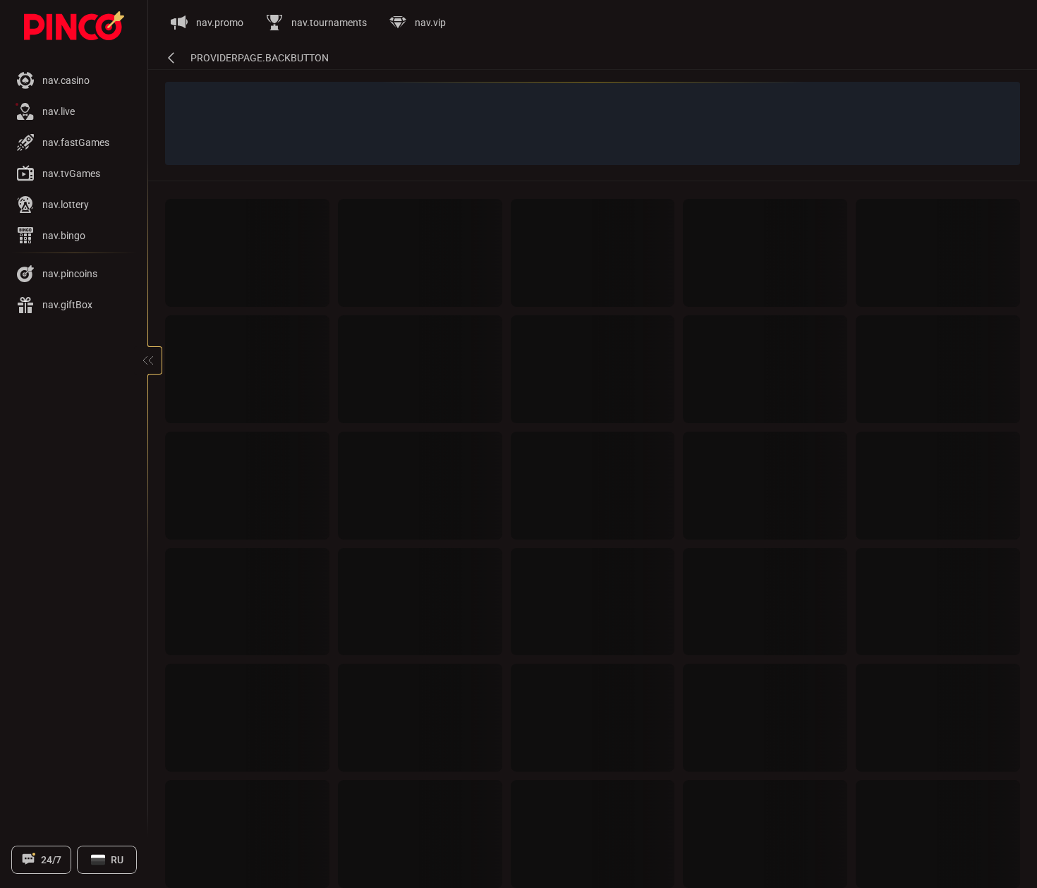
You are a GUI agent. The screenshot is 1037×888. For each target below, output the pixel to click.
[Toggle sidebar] (148, 360)
